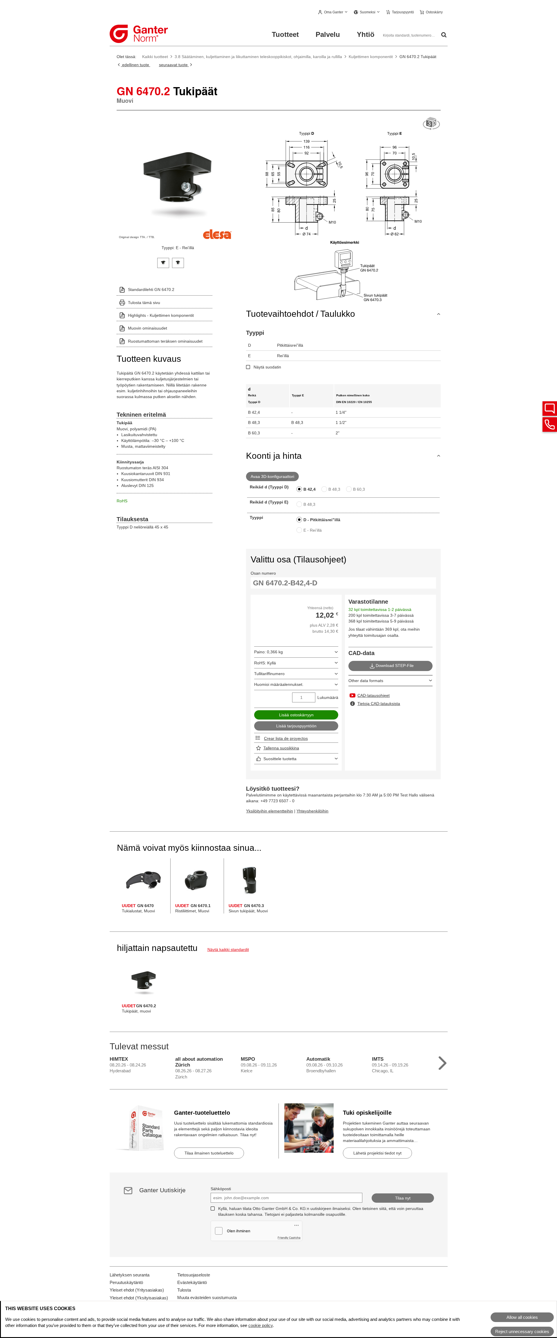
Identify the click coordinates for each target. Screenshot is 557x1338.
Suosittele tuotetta (279, 758)
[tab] (163, 262)
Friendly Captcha (289, 1237)
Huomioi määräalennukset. (278, 684)
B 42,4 (309, 489)
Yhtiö (366, 34)
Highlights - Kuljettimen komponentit (161, 315)
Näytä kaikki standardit (228, 949)
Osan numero (263, 573)
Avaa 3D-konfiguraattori (272, 476)
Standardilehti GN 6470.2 (151, 289)
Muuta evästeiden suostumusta (207, 1297)
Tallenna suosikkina (281, 748)
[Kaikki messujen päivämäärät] (442, 1061)
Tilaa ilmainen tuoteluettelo (209, 1153)
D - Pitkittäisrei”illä (321, 519)
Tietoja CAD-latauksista (378, 703)
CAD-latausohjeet (373, 695)
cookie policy (260, 1325)
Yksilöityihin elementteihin (269, 811)
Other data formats (365, 680)
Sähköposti (221, 1188)
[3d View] (431, 124)
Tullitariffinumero (269, 673)
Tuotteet (285, 34)
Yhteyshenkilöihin (312, 811)
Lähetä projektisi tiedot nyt (377, 1153)
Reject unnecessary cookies (522, 1331)
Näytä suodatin (267, 367)
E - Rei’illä (312, 530)
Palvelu (328, 34)
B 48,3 (334, 489)
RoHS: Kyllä (265, 663)
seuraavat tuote (174, 64)
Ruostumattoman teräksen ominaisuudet (165, 341)
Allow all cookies (522, 1317)
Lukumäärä (327, 697)
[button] (333, 12)
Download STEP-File (395, 665)
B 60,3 (359, 489)
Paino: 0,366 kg (268, 652)
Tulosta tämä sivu (144, 302)
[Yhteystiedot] (549, 424)
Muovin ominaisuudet (147, 328)
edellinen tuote (135, 64)
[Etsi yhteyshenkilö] (549, 408)
